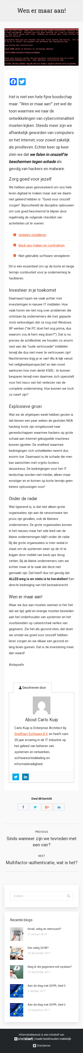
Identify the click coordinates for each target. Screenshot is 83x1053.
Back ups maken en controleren (42, 245)
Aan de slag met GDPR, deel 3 (47, 985)
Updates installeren (32, 235)
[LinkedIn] (59, 807)
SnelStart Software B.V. (31, 734)
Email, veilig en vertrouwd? (44, 929)
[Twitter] (35, 807)
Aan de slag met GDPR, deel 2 (47, 1004)
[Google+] (47, 807)
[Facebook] (23, 807)
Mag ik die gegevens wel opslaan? (50, 966)
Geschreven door (34, 687)
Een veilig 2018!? (38, 947)
